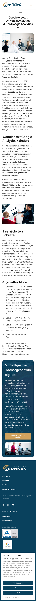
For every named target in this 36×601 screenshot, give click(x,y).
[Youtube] (14, 505)
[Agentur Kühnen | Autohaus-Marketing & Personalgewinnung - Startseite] (12, 4)
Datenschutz (15, 597)
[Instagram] (9, 505)
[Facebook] (4, 505)
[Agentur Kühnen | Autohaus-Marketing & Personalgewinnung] (7, 545)
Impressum (6, 597)
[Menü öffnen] (32, 5)
